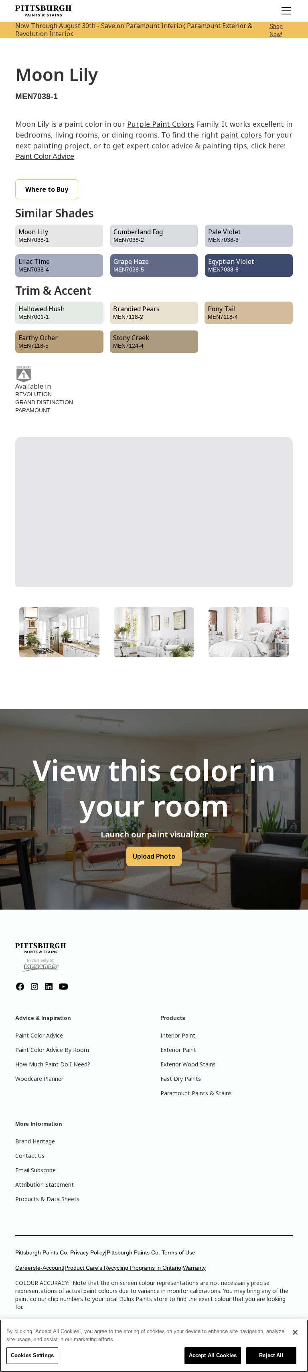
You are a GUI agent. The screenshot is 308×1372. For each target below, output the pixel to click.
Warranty (194, 1268)
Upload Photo (154, 856)
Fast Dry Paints (180, 1078)
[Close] (295, 1332)
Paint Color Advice (44, 156)
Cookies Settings (32, 1355)
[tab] (59, 632)
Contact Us (30, 1155)
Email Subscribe (35, 1170)
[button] (285, 10)
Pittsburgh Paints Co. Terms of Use (151, 1252)
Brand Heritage (35, 1141)
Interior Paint (177, 1035)
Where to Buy (46, 189)
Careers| (26, 1268)
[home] (43, 11)
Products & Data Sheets (47, 1199)
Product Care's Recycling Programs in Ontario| (124, 1268)
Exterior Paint (178, 1050)
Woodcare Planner (39, 1078)
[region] (154, 1345)
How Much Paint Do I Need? (52, 1064)
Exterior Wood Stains (188, 1064)
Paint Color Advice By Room (52, 1050)
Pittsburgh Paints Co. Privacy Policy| (61, 1252)
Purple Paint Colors (160, 124)
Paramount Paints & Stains (196, 1093)
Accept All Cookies (213, 1355)
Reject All (271, 1355)
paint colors (241, 135)
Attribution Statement (44, 1184)
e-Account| (51, 1268)
